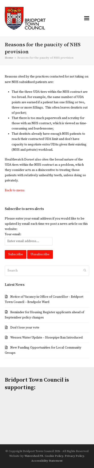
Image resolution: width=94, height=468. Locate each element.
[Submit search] (85, 271)
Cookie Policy (54, 456)
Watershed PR (33, 456)
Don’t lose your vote (24, 328)
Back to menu (14, 190)
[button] (86, 18)
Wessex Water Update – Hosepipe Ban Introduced (46, 338)
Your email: (13, 234)
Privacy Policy (74, 456)
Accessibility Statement (47, 461)
